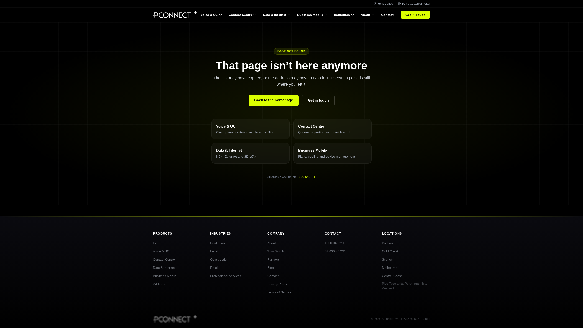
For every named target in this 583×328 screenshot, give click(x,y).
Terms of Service (279, 292)
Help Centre (385, 3)
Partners (273, 259)
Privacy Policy (277, 284)
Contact (387, 15)
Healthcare (218, 243)
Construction (219, 259)
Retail (214, 267)
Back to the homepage (273, 100)
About (365, 15)
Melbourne (389, 267)
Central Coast (392, 276)
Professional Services (225, 276)
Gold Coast (390, 251)
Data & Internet (274, 15)
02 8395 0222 (335, 251)
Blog (270, 267)
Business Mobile (310, 15)
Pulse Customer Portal (416, 3)
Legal (214, 251)
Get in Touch (415, 15)
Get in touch (318, 100)
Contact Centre (240, 15)
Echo (156, 243)
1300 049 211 (307, 177)
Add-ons (159, 284)
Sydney (387, 259)
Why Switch (275, 251)
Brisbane (388, 243)
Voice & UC (209, 15)
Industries (342, 15)
